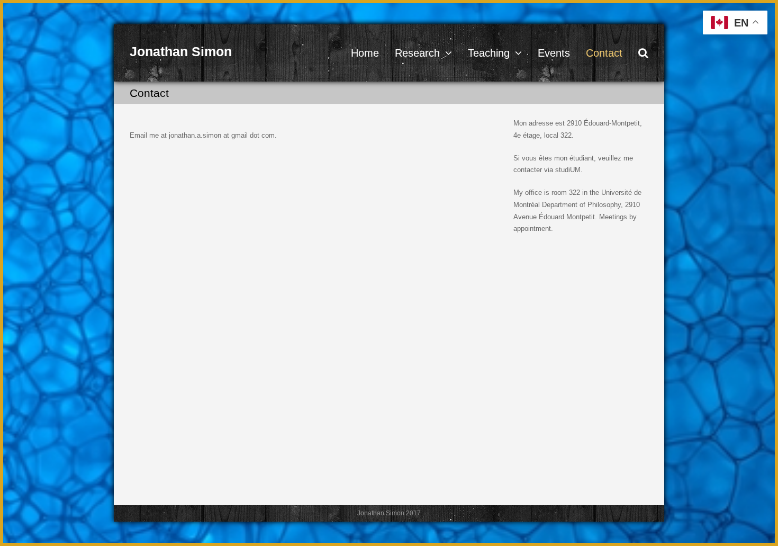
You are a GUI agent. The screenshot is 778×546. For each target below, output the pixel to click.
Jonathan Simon (181, 51)
